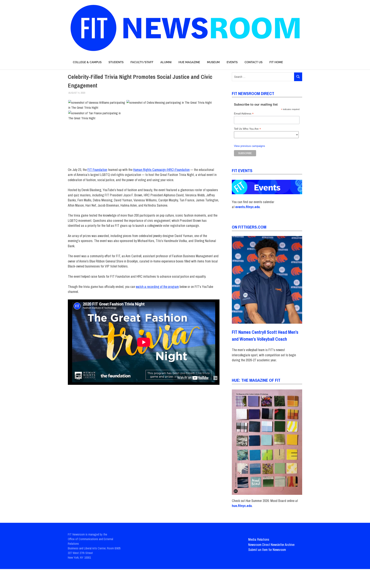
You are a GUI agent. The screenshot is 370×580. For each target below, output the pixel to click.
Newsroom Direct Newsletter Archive (271, 544)
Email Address (244, 113)
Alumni (166, 62)
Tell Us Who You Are (247, 129)
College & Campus (87, 62)
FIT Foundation (97, 169)
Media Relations (258, 539)
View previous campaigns (249, 146)
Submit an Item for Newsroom (267, 549)
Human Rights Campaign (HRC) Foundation (161, 169)
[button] (97, 105)
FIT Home (276, 62)
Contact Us (253, 62)
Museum (213, 62)
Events (232, 62)
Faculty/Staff (141, 62)
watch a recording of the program (157, 286)
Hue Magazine (189, 62)
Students (116, 62)
